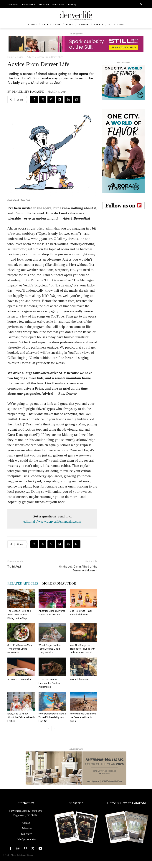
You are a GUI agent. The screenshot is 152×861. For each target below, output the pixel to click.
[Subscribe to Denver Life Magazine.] (76, 828)
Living (20, 57)
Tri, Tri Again (14, 566)
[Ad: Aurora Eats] (123, 82)
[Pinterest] (51, 99)
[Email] (76, 99)
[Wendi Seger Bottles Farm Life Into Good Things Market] (52, 632)
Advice (30, 57)
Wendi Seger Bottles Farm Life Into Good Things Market (49, 649)
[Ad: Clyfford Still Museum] (76, 44)
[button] (141, 4)
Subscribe (76, 803)
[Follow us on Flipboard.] (123, 205)
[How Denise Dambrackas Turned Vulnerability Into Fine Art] (52, 701)
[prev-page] (48, 728)
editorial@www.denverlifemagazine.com (52, 521)
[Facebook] (34, 99)
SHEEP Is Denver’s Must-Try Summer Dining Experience (20, 649)
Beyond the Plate (79, 679)
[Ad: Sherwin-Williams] (76, 768)
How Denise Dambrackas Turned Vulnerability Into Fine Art (52, 717)
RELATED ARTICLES (23, 583)
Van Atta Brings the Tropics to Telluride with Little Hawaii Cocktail (82, 649)
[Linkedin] (68, 99)
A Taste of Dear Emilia (19, 679)
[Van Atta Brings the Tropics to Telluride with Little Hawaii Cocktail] (83, 632)
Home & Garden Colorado (126, 803)
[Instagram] (18, 848)
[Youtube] (40, 848)
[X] (42, 99)
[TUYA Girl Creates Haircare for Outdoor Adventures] (52, 667)
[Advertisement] (123, 236)
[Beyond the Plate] (83, 667)
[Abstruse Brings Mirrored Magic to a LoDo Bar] (52, 598)
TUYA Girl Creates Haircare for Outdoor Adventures (50, 683)
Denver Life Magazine (28, 91)
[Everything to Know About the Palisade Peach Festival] (21, 701)
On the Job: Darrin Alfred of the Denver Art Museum (78, 568)
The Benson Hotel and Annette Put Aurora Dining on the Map (19, 614)
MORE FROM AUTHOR (59, 583)
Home (10, 57)
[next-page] (54, 728)
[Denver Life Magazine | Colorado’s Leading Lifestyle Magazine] (76, 15)
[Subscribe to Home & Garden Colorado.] (126, 828)
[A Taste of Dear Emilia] (21, 667)
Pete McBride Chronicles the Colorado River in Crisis (83, 717)
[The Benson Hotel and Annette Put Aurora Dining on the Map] (21, 598)
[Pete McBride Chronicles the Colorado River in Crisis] (83, 701)
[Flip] (59, 99)
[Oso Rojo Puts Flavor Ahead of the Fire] (83, 598)
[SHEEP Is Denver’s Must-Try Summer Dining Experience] (21, 632)
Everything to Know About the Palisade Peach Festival (21, 717)
